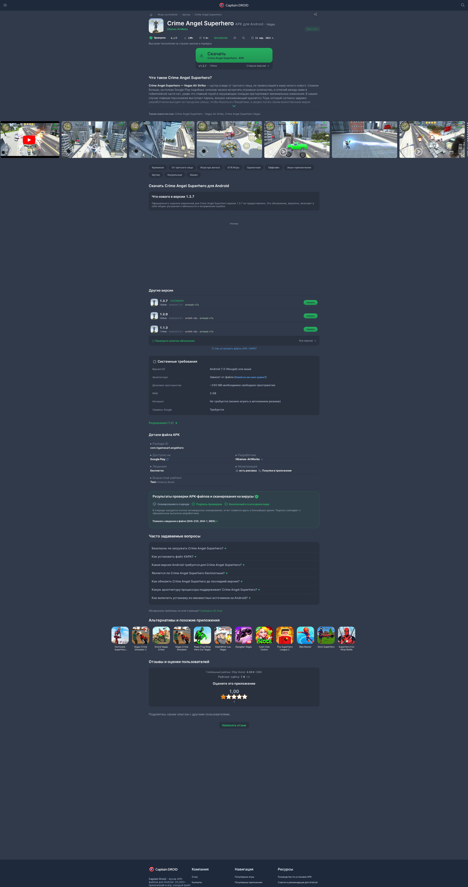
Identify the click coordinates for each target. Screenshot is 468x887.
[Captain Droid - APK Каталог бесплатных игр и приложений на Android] (234, 5)
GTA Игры (233, 167)
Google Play (158, 459)
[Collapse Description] (234, 103)
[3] (234, 696)
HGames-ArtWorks (177, 29)
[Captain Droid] (166, 870)
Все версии (306, 340)
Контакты (197, 882)
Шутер (156, 174)
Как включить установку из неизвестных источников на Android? (200, 598)
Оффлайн (273, 167)
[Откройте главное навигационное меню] (5, 5)
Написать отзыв (234, 725)
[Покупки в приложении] (243, 38)
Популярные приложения (248, 882)
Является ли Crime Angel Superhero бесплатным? (188, 573)
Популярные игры (244, 876)
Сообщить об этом (211, 610)
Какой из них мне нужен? (250, 377)
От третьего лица (182, 167)
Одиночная (253, 167)
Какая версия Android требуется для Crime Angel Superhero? (197, 565)
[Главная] (151, 14)
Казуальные (175, 174)
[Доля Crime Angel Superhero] (315, 14)
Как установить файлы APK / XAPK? (235, 348)
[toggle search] (463, 5)
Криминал (158, 167)
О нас (195, 876)
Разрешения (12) (161, 423)
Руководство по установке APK (295, 876)
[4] (239, 696)
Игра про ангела (210, 167)
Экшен (194, 174)
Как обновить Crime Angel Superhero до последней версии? (196, 581)
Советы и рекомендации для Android (297, 882)
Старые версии (256, 65)
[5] (244, 696)
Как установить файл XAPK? (172, 556)
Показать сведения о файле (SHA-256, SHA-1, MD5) (184, 521)
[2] (228, 696)
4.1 (174, 38)
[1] (223, 696)
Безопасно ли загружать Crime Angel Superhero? (187, 548)
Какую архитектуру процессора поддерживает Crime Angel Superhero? (204, 589)
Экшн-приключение (299, 167)
